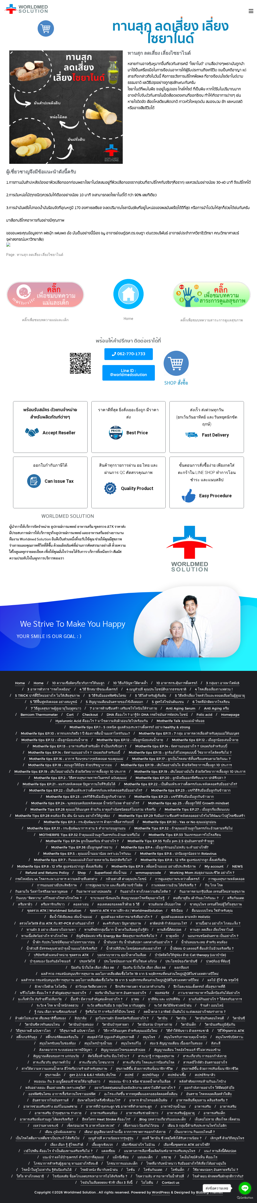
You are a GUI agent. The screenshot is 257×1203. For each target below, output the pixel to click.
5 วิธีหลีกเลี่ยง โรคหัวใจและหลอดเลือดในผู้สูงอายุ (210, 695)
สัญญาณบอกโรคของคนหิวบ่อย (123, 1050)
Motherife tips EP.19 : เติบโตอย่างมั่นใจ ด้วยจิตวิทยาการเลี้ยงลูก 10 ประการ (176, 765)
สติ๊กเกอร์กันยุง (26, 1037)
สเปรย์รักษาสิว (205, 1075)
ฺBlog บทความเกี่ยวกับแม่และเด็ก (162, 1119)
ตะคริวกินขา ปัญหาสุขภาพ (122, 923)
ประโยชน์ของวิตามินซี (181, 961)
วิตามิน (162, 1018)
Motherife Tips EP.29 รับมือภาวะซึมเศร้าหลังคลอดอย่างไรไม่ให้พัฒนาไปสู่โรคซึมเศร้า (181, 816)
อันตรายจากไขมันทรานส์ (50, 1100)
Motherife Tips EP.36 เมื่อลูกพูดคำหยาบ (81, 847)
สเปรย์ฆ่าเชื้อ (177, 1075)
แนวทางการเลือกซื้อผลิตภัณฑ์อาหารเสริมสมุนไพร (159, 1151)
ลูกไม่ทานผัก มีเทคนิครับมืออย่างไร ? (122, 1018)
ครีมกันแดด (235, 898)
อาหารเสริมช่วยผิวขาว (142, 1113)
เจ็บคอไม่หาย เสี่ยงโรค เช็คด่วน (217, 1119)
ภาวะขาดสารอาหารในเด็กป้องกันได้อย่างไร (209, 993)
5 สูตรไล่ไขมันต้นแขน (168, 702)
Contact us (170, 1182)
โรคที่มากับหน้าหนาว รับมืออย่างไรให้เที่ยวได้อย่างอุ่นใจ (186, 1163)
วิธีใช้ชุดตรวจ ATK (230, 1031)
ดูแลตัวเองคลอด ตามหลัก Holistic (185, 917)
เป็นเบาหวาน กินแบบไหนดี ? (194, 1132)
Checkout (90, 715)
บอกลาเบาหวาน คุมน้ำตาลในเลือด (121, 955)
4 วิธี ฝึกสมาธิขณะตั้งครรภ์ (99, 689)
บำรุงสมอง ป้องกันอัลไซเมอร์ (50, 961)
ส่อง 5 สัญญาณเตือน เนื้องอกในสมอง (176, 1043)
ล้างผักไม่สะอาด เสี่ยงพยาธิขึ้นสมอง (40, 1018)
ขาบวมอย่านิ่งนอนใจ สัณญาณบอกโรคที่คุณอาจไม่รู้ (127, 898)
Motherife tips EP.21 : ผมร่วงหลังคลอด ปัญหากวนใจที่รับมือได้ (69, 784)
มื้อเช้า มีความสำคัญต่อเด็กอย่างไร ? (96, 999)
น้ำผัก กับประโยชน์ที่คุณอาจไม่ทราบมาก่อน (64, 942)
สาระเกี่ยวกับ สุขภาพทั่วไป (51, 1062)
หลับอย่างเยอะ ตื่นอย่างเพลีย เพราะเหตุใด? (55, 1088)
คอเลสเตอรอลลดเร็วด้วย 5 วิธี (118, 904)
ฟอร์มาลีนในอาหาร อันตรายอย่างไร (120, 993)
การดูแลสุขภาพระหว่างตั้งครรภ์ (177, 879)
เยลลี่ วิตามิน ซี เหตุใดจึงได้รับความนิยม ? (172, 1138)
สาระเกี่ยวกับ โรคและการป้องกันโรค (148, 1062)
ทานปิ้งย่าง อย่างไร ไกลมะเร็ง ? (218, 923)
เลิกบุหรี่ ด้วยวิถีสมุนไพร (227, 1138)
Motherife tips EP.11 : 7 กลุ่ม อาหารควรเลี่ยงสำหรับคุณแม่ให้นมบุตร (189, 733)
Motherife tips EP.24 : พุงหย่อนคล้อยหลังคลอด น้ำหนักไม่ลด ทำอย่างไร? (85, 803)
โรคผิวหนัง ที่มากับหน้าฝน (99, 1170)
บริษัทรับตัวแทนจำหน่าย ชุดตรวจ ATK (61, 955)
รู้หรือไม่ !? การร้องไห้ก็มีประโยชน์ (110, 1012)
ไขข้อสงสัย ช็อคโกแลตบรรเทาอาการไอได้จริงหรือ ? (90, 1176)
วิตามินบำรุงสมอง (81, 1024)
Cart (70, 715)
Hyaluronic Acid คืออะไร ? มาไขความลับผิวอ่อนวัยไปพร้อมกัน (101, 721)
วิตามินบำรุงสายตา (115, 1024)
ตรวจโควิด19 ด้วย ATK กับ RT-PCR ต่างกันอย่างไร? (57, 923)
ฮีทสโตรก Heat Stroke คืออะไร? (106, 1119)
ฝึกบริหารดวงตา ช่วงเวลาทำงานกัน (140, 986)
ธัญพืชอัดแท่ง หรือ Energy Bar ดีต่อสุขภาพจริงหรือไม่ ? (116, 936)
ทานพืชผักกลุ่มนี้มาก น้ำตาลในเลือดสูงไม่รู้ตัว (116, 930)
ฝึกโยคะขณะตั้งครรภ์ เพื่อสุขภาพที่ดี (199, 986)
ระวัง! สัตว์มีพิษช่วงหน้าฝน (172, 1005)
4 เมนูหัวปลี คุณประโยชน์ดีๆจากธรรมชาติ (156, 689)
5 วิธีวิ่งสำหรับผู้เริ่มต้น (150, 695)
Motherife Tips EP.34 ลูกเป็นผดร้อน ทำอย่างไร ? (82, 841)
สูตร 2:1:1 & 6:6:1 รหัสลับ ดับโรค (92, 1075)
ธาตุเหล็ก (172, 936)
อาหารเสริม (203, 1106)
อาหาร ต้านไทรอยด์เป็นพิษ (148, 1100)
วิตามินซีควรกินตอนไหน (42, 1024)
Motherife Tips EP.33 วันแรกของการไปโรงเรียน (185, 835)
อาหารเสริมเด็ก (214, 1113)
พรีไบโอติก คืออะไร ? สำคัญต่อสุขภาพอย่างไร (53, 993)
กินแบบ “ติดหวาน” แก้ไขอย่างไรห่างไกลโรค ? (49, 898)
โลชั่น (130, 1170)
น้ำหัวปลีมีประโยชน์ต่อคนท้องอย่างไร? (133, 948)
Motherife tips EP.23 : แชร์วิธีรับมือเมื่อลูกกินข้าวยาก (191, 790)
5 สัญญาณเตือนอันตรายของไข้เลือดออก (114, 702)
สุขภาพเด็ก (52, 1075)
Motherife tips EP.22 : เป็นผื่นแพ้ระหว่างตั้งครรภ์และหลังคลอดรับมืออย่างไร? (180, 784)
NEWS (237, 866)
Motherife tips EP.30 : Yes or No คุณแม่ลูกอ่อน (179, 822)
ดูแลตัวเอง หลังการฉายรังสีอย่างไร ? (126, 917)
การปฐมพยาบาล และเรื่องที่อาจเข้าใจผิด (114, 885)
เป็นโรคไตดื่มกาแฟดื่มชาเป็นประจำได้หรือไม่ (48, 1138)
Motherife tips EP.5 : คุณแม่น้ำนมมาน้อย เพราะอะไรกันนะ (87, 854)
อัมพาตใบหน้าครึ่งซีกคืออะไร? (98, 1100)
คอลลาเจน (81, 904)
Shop (82, 873)
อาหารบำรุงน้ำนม (173, 1106)
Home (20, 683)
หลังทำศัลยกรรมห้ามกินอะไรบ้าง (202, 1081)
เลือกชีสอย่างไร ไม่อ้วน (138, 1145)
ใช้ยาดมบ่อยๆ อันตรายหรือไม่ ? (215, 1170)
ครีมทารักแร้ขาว (53, 904)
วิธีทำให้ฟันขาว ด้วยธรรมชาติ (187, 1031)
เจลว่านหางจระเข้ (45, 1125)
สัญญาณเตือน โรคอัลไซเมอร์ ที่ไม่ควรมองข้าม (187, 1050)
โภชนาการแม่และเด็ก (122, 1163)
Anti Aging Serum (180, 708)
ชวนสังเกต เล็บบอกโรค (164, 904)
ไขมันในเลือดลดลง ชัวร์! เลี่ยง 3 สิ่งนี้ (107, 1182)
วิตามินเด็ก (188, 1024)
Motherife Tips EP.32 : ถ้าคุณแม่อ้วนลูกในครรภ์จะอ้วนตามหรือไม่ (183, 828)
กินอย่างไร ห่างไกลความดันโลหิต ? (145, 891)
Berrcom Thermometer (39, 715)
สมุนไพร (149, 1037)
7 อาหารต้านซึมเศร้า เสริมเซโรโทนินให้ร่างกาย (123, 708)
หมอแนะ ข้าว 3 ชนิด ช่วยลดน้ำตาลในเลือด (139, 1081)
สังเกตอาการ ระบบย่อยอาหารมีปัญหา (65, 1050)
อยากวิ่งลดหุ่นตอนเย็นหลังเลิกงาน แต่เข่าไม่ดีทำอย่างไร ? (134, 1088)
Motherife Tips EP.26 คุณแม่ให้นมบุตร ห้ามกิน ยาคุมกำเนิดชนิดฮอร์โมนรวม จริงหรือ (93, 809)
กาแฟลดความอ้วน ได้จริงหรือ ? (173, 885)
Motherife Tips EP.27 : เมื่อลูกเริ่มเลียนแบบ (197, 809)
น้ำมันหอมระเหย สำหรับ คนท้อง (204, 942)
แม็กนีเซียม (121, 1157)
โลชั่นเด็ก (177, 1170)
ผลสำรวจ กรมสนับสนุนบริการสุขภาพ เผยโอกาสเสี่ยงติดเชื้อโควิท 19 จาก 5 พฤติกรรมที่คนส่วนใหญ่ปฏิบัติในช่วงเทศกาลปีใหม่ (130, 974)
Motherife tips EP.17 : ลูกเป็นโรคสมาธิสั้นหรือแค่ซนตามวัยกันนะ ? (181, 759)
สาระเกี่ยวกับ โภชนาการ (96, 1062)
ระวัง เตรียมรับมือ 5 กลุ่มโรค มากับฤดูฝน (116, 1005)
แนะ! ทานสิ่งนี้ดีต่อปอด (220, 1151)
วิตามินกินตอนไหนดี (209, 1018)
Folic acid (204, 715)
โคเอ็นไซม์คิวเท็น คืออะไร (198, 1157)
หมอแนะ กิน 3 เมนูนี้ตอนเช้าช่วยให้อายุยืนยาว (67, 1081)
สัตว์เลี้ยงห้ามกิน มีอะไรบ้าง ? (108, 1056)
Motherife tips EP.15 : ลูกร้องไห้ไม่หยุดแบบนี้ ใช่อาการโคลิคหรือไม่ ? (180, 752)
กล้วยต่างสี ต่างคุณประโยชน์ (126, 879)
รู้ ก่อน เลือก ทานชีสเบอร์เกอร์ (55, 1012)
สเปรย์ (129, 1075)
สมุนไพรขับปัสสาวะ (229, 1037)
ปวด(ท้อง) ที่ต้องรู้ (218, 961)
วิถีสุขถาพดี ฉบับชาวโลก (33, 1031)
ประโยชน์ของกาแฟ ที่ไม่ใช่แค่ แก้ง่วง (130, 961)
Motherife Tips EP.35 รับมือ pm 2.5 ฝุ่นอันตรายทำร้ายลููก (170, 841)
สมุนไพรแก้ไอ (131, 1043)
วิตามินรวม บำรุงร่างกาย (155, 1024)
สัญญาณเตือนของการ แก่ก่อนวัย (56, 1056)
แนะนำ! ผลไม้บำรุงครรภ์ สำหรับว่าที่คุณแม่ (73, 1157)
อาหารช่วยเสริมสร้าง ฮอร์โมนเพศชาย (50, 1106)
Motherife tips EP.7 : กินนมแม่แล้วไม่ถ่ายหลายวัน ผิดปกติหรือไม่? (83, 860)
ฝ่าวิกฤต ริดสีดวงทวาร (91, 986)
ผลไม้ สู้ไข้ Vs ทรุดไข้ (223, 980)
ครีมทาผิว (25, 904)
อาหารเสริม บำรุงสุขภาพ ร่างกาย (58, 1113)
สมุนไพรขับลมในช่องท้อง (57, 1043)
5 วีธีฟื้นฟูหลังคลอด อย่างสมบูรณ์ (53, 702)
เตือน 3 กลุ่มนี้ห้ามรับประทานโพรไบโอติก (197, 1125)
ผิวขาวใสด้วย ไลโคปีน (51, 986)
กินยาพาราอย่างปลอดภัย (93, 891)
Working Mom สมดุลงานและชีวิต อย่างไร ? (202, 873)
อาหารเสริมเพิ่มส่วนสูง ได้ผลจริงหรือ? (46, 1119)
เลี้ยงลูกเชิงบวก (102, 1145)
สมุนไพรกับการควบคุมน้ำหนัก (185, 1037)
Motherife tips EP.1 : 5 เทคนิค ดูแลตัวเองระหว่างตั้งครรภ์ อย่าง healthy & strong (130, 727)
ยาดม (135, 999)
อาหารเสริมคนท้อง (103, 1113)
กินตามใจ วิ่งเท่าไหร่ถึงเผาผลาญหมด (41, 891)
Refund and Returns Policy (47, 873)
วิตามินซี (239, 1018)
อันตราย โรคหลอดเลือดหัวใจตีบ (209, 1094)
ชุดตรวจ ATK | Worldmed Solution (54, 910)
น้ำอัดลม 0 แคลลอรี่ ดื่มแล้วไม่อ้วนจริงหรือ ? (202, 948)
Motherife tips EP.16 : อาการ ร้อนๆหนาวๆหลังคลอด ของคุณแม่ (76, 759)
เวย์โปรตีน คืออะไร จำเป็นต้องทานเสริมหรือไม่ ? (58, 1151)
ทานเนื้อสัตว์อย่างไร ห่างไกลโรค (44, 936)
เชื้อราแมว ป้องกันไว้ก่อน (141, 1125)
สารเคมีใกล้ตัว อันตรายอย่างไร (205, 1062)
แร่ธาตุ (166, 1157)
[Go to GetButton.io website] (245, 1197)
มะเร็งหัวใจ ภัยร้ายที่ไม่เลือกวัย (40, 999)
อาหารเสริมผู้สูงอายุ (181, 1113)
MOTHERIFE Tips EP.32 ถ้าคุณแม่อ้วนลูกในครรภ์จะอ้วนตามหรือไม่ (89, 835)
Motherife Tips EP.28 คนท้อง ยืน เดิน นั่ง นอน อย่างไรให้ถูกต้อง (62, 816)
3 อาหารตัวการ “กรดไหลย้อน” (49, 689)
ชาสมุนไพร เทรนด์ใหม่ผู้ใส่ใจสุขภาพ (216, 904)
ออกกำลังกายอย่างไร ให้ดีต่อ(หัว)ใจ (209, 1088)
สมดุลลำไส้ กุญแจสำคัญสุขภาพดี (110, 1037)
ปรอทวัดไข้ (87, 961)
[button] (128, 354)
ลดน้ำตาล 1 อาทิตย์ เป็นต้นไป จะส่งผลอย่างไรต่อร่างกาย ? (185, 1012)
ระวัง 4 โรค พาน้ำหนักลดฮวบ (57, 1005)
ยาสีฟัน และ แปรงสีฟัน (164, 999)
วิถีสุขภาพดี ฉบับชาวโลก (77, 1031)
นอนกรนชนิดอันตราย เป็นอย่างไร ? (213, 936)
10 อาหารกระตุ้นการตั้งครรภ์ (176, 683)
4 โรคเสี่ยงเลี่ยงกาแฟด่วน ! (214, 689)
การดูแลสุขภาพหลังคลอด (226, 879)
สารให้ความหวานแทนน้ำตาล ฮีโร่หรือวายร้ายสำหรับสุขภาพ (64, 1069)
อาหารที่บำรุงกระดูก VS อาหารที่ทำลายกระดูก (119, 1106)
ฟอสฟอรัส (162, 993)
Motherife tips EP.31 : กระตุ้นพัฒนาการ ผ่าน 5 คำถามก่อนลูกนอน (76, 828)
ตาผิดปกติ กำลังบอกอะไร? (168, 923)
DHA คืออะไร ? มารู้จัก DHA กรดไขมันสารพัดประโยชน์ (147, 715)
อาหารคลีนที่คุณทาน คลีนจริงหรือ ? (202, 1100)
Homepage (230, 715)
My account (214, 866)
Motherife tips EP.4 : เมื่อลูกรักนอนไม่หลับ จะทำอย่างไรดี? (165, 847)
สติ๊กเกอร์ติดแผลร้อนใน (62, 1037)
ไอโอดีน (147, 1182)
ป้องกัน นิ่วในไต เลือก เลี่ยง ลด (92, 967)
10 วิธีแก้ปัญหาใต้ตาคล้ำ (130, 683)
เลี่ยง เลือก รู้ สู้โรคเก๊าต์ (66, 1145)
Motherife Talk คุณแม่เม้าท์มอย (181, 721)
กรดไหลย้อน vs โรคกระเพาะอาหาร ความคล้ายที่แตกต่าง (56, 879)
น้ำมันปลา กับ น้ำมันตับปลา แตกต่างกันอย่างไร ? (138, 942)
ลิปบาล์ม (81, 1018)
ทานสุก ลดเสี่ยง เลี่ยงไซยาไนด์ (211, 930)
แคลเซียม (108, 1151)
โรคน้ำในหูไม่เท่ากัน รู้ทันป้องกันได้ (47, 1170)
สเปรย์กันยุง (150, 1075)
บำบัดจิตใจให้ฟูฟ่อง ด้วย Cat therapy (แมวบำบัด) (190, 955)
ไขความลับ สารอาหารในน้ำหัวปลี (160, 1176)
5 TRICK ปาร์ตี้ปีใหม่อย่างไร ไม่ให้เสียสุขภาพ (47, 695)
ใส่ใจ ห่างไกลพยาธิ (30, 1176)
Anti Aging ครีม (216, 708)
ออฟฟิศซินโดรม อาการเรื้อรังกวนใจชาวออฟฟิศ (61, 1094)
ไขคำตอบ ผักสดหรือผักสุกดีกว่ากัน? (218, 1176)
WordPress (161, 1192)
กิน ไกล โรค (214, 885)
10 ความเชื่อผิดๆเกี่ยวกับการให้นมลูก (78, 683)
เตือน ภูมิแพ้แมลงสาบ (60, 1132)
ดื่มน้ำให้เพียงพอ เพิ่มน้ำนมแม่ (71, 917)
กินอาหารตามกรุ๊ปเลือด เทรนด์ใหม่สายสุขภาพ (212, 891)
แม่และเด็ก (145, 1157)
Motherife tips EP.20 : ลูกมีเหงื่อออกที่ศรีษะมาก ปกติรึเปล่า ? (181, 778)
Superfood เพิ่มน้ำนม (111, 873)
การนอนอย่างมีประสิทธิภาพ (57, 885)
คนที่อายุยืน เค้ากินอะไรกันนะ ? (196, 898)
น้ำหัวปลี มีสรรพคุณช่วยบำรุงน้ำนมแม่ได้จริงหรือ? (61, 948)
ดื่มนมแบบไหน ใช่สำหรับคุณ (212, 910)
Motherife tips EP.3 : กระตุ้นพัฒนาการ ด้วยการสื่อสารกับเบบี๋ (89, 822)
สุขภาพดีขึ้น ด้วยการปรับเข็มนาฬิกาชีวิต (144, 1069)
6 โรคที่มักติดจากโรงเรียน (211, 702)
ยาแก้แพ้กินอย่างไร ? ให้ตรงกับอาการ (215, 999)
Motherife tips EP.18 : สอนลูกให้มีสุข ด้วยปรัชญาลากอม (70, 765)
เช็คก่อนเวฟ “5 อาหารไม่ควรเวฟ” (91, 1125)
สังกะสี (215, 1043)
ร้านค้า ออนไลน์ (211, 1005)
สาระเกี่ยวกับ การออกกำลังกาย (205, 1056)
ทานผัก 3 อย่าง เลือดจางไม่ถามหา (51, 930)
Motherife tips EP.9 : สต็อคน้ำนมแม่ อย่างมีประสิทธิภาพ (153, 866)
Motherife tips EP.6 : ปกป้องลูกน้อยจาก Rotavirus (178, 854)
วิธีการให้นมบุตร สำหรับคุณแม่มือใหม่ (130, 1031)
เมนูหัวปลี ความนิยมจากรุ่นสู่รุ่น (110, 1138)
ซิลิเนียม (177, 910)
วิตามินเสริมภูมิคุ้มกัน (220, 1024)
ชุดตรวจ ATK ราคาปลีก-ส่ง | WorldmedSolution (126, 910)
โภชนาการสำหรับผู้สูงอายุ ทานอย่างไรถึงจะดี (66, 1163)
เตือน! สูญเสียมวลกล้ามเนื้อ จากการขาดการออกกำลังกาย (125, 1132)
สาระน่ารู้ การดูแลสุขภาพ (156, 1056)
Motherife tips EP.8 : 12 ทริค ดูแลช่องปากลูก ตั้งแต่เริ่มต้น (183, 860)
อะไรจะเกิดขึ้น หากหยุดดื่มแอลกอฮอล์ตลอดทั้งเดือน (140, 1094)
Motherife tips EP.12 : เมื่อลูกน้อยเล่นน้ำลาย (54, 740)
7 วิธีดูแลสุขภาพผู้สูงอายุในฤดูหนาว (56, 708)
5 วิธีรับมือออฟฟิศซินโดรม (107, 695)
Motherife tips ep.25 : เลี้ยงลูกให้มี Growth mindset (188, 803)
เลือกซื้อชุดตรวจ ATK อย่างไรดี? (187, 1145)
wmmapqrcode (148, 873)
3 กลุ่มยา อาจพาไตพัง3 (222, 683)
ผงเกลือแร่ (181, 967)
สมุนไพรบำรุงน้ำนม (98, 1043)
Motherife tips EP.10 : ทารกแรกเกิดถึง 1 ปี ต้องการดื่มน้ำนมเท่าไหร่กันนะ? (75, 733)
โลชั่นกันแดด (153, 1170)
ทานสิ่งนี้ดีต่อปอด (169, 930)
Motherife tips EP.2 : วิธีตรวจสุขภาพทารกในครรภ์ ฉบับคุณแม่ (80, 778)
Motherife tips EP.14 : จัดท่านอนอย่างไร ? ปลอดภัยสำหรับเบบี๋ (181, 746)
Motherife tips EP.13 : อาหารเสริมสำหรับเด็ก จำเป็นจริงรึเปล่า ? (79, 746)
